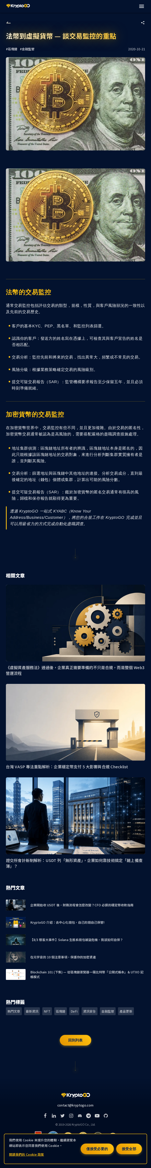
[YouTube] (97, 1115)
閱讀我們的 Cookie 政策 (26, 1154)
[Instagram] (71, 1115)
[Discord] (79, 1115)
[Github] (105, 1115)
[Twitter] (62, 1115)
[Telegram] (88, 1115)
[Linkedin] (54, 1115)
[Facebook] (45, 1115)
